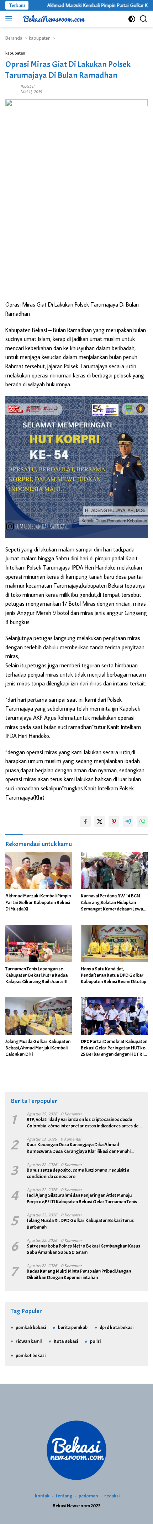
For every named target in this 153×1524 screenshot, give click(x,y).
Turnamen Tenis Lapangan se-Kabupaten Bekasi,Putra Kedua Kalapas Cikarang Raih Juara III (36, 975)
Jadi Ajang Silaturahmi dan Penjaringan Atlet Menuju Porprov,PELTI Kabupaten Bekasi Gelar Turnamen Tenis (82, 1198)
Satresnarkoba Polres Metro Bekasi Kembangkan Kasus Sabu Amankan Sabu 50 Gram (83, 1249)
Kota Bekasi (66, 1341)
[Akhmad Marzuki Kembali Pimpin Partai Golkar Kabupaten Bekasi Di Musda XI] (38, 871)
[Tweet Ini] (99, 821)
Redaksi (27, 86)
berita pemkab (73, 1327)
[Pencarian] (143, 19)
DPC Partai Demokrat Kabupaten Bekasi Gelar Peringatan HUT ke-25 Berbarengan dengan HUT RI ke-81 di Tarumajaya (114, 1048)
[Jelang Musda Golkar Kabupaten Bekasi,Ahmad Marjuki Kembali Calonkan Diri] (38, 1016)
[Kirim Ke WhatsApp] (142, 821)
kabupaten (15, 53)
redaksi (112, 1496)
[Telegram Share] (128, 821)
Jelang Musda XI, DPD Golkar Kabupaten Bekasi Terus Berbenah (80, 1223)
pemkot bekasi (31, 1355)
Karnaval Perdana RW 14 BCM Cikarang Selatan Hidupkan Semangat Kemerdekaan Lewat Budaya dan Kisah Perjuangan (113, 902)
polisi (95, 1341)
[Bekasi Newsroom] (53, 18)
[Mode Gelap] (132, 19)
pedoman (88, 1496)
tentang (64, 1496)
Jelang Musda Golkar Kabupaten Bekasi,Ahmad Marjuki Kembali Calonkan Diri (37, 1047)
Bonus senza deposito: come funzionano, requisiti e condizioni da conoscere (78, 1173)
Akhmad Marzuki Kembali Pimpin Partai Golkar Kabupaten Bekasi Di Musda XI (38, 902)
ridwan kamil (29, 1341)
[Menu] (10, 19)
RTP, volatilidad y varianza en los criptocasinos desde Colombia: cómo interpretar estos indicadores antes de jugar (82, 1122)
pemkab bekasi (31, 1327)
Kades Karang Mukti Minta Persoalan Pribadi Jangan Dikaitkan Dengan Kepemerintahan (79, 1274)
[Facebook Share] (85, 821)
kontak (42, 1496)
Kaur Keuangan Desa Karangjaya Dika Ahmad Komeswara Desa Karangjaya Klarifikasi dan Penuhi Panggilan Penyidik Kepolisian (79, 1148)
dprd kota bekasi (116, 1327)
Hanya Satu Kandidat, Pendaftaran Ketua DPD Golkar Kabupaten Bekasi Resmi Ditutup (113, 975)
